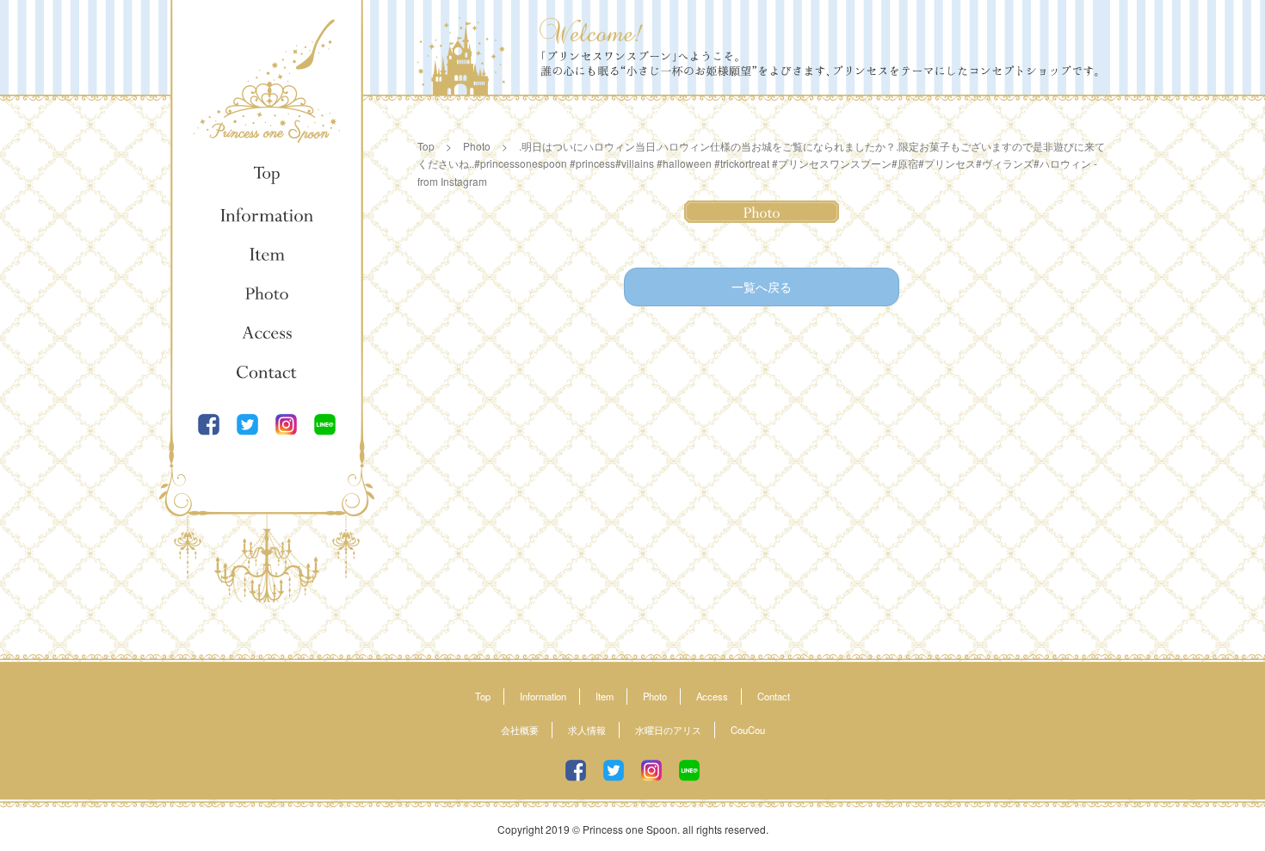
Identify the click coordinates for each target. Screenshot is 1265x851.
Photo (267, 293)
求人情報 (587, 730)
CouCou (748, 730)
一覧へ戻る (761, 286)
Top (267, 174)
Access (267, 333)
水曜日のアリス (668, 730)
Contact (267, 372)
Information (267, 214)
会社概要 (520, 730)
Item (267, 254)
